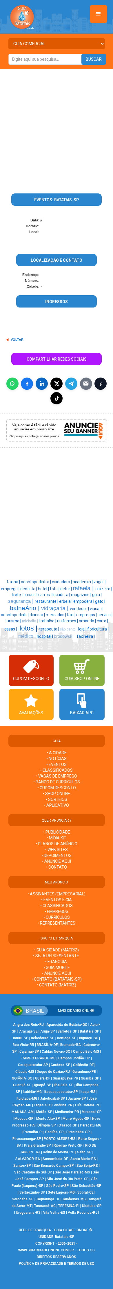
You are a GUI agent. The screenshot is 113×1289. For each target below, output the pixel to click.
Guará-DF (42, 1078)
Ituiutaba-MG (27, 1098)
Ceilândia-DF (83, 1065)
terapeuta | (49, 629)
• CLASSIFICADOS (56, 770)
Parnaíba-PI (33, 1132)
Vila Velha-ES (54, 1213)
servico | (105, 614)
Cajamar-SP (29, 1051)
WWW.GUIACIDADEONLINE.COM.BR (46, 1250)
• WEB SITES (56, 849)
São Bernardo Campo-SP (54, 1166)
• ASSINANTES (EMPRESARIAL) (56, 894)
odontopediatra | (36, 581)
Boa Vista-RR (23, 1045)
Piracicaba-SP (78, 1132)
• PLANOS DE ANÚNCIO (56, 843)
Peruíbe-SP (54, 1132)
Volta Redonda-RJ (82, 1213)
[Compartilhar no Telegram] (71, 384)
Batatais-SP (89, 1031)
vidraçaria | (55, 608)
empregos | (87, 614)
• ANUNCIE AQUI (56, 861)
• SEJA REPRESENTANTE (56, 955)
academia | (83, 581)
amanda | (88, 621)
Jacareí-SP (77, 1098)
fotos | (29, 628)
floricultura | (98, 629)
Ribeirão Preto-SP (68, 1145)
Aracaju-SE (28, 1031)
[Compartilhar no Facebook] (27, 384)
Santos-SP (22, 1166)
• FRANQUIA (56, 961)
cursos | (30, 594)
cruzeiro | (103, 588)
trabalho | (48, 621)
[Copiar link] (100, 384)
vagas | (100, 581)
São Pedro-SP (57, 1186)
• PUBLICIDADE (56, 832)
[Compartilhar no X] (56, 384)
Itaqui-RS (88, 1092)
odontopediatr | (15, 614)
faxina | (14, 581)
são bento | (69, 629)
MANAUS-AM (23, 1112)
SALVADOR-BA (27, 1159)
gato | (100, 601)
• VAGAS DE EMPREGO (56, 776)
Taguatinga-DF (48, 1199)
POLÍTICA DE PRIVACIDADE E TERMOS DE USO (56, 1264)
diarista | (38, 614)
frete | (17, 594)
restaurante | (47, 601)
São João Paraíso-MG (72, 1172)
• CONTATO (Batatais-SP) (57, 979)
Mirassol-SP (92, 1112)
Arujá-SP (47, 1031)
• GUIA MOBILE (56, 967)
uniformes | (68, 621)
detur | (66, 588)
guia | (97, 594)
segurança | (21, 601)
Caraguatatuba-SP (33, 1065)
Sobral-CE (85, 1192)
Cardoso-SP (60, 1065)
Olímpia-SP (46, 1125)
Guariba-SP (90, 1078)
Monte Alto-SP (48, 1119)
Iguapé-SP (42, 1085)
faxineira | (86, 636)
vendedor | (80, 608)
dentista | (29, 588)
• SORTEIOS (56, 799)
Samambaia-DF (55, 1159)
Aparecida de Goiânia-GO (67, 1025)
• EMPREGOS (56, 911)
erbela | (66, 601)
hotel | (44, 588)
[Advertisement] (56, 129)
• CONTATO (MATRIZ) (56, 985)
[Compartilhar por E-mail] (86, 384)
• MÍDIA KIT (56, 838)
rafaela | (84, 588)
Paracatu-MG (90, 1125)
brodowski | (65, 636)
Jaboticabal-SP (52, 1098)
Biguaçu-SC (88, 1038)
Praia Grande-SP (37, 1145)
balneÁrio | (25, 608)
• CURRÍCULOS (56, 917)
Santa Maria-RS (83, 1159)
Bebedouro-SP (42, 1038)
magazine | (81, 594)
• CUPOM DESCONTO (56, 787)
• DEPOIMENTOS (56, 855)
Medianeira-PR (67, 1112)
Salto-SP (84, 1152)
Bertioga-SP (66, 1038)
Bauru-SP (20, 1038)
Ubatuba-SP (92, 1206)
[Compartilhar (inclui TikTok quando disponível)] (56, 398)
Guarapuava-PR (65, 1078)
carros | (45, 594)
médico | (27, 636)
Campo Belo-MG (86, 1051)
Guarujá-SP (22, 1085)
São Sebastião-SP (86, 1186)
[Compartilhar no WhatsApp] (12, 384)
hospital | (45, 636)
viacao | (96, 608)
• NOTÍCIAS (56, 758)
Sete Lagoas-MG (61, 1192)
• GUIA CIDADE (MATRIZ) (56, 950)
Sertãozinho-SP (32, 1192)
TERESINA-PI (68, 1206)
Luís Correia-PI (87, 1105)
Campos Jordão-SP (74, 1058)
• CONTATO (56, 867)
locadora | (61, 594)
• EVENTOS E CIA (56, 899)
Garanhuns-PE (84, 1072)
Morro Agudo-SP (76, 1119)
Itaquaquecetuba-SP (61, 1092)
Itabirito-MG (32, 1092)
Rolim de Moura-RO (58, 1152)
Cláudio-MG (24, 1072)
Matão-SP (44, 1112)
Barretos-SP (67, 1031)
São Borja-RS (87, 1166)
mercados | (56, 614)
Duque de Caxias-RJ (53, 1072)
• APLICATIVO (56, 805)
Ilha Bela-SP (64, 1085)
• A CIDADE (57, 752)
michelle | (30, 621)
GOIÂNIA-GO (22, 1078)
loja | (82, 629)
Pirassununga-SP (26, 1139)
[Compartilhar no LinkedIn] (42, 384)
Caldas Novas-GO (56, 1051)
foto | (55, 588)
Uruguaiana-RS (28, 1213)
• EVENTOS (56, 764)
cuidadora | (62, 581)
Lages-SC (42, 1105)
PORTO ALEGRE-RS (60, 1139)
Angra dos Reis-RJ (28, 1025)
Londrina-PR (62, 1105)
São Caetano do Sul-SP (33, 1172)
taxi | (71, 614)
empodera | (84, 601)
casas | (11, 629)
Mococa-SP (24, 1119)
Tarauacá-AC (45, 1206)
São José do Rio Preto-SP (68, 1179)
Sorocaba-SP (23, 1199)
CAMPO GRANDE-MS (38, 1058)
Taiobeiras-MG (74, 1199)
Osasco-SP (68, 1125)
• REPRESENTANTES (56, 923)
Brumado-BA (70, 1045)
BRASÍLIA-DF (47, 1045)
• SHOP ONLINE (56, 793)
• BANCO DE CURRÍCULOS (56, 782)
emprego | (10, 588)
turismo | (13, 621)
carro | (102, 621)
